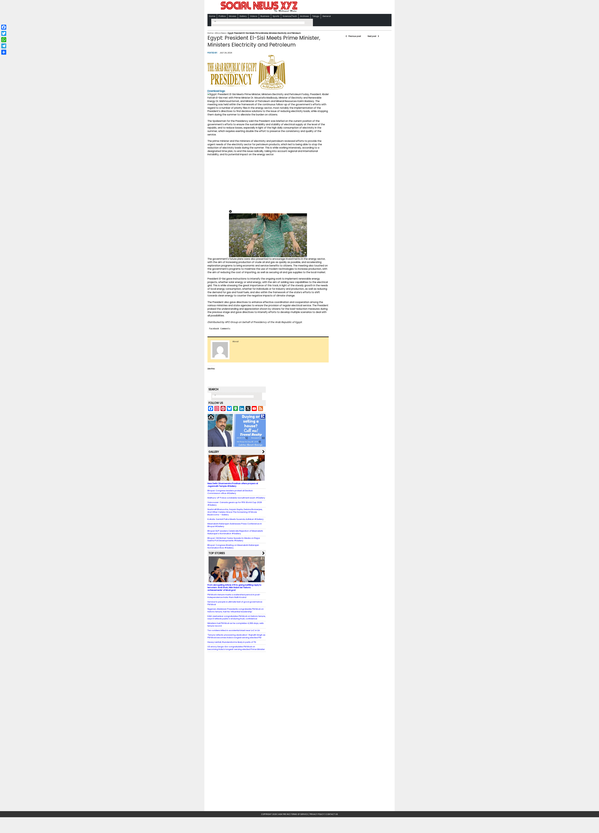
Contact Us (332, 814)
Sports (276, 16)
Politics (222, 16)
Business (265, 16)
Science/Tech (290, 16)
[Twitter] (4, 33)
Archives (304, 16)
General (326, 16)
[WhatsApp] (4, 40)
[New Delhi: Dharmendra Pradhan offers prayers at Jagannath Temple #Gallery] (237, 479)
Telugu (315, 16)
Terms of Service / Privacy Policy (307, 814)
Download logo (216, 91)
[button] (230, 211)
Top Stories (217, 553)
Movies (232, 16)
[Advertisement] (340, 7)
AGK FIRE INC (284, 814)
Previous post (354, 36)
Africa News (220, 33)
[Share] (4, 52)
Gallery (243, 16)
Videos (253, 16)
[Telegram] (4, 46)
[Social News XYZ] (259, 11)
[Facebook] (4, 27)
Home (212, 16)
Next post (372, 36)
